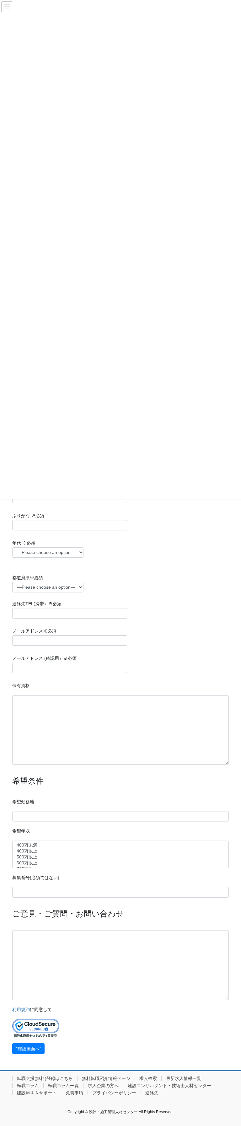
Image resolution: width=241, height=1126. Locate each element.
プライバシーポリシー (114, 1092)
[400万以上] (120, 851)
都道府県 (27, 577)
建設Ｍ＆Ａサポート (36, 1092)
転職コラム (28, 1085)
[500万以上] (120, 857)
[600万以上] (120, 863)
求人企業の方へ (103, 1085)
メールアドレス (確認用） (44, 658)
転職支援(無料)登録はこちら (45, 1078)
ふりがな (28, 515)
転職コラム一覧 (63, 1085)
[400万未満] (120, 845)
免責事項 (74, 1092)
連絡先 (151, 1092)
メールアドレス (34, 630)
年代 (23, 542)
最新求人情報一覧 (183, 1078)
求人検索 (148, 1078)
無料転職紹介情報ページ (106, 1078)
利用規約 (21, 1009)
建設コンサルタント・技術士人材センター (169, 1085)
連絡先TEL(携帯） (37, 603)
